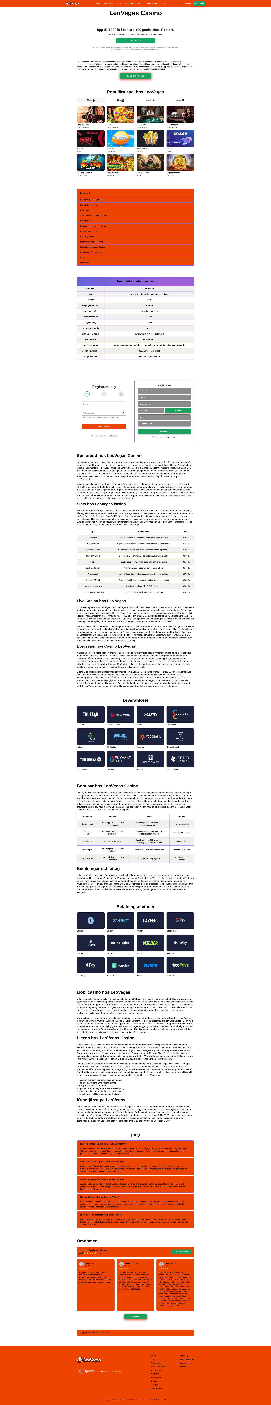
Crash (148, 100)
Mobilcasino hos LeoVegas (91, 242)
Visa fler (135, 1317)
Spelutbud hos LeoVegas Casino (94, 216)
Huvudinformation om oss (91, 205)
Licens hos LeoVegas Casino (92, 247)
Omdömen (84, 263)
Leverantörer (85, 221)
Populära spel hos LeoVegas (92, 200)
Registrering (85, 210)
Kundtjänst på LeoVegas (90, 252)
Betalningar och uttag (89, 231)
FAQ (82, 258)
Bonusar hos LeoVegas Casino (93, 226)
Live (119, 100)
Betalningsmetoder (88, 237)
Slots (178, 100)
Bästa (89, 100)
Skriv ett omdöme (181, 1252)
